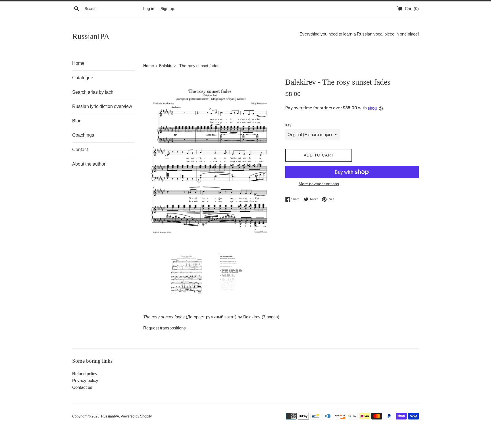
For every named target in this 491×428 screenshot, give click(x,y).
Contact (80, 149)
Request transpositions (164, 327)
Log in (148, 9)
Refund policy (84, 373)
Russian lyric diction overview (102, 106)
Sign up (167, 9)
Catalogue (82, 77)
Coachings (83, 135)
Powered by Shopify (136, 416)
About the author (88, 164)
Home (78, 63)
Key (288, 125)
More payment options (319, 183)
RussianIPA (90, 36)
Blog (77, 120)
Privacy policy (85, 380)
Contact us (82, 387)
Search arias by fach (92, 92)
